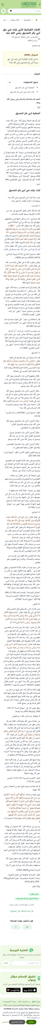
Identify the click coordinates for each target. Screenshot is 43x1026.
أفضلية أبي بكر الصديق (24, 87)
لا (15, 927)
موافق (31, 1022)
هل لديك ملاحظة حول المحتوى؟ (21, 911)
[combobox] (26, 11)
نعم (27, 927)
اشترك (6, 963)
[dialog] (20, 1016)
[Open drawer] (2, 4)
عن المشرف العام (24, 1001)
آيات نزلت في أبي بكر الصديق (22, 92)
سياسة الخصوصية (9, 1001)
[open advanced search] (11, 11)
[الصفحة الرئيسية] (36, 20)
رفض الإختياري (17, 1022)
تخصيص (5, 1022)
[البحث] (3, 11)
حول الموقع (36, 1001)
